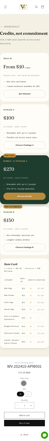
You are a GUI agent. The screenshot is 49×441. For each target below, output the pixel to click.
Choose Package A (24, 145)
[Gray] (23, 383)
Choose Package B (24, 247)
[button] (5, 7)
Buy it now (24, 423)
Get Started (24, 94)
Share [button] (25, 434)
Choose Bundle (24, 196)
